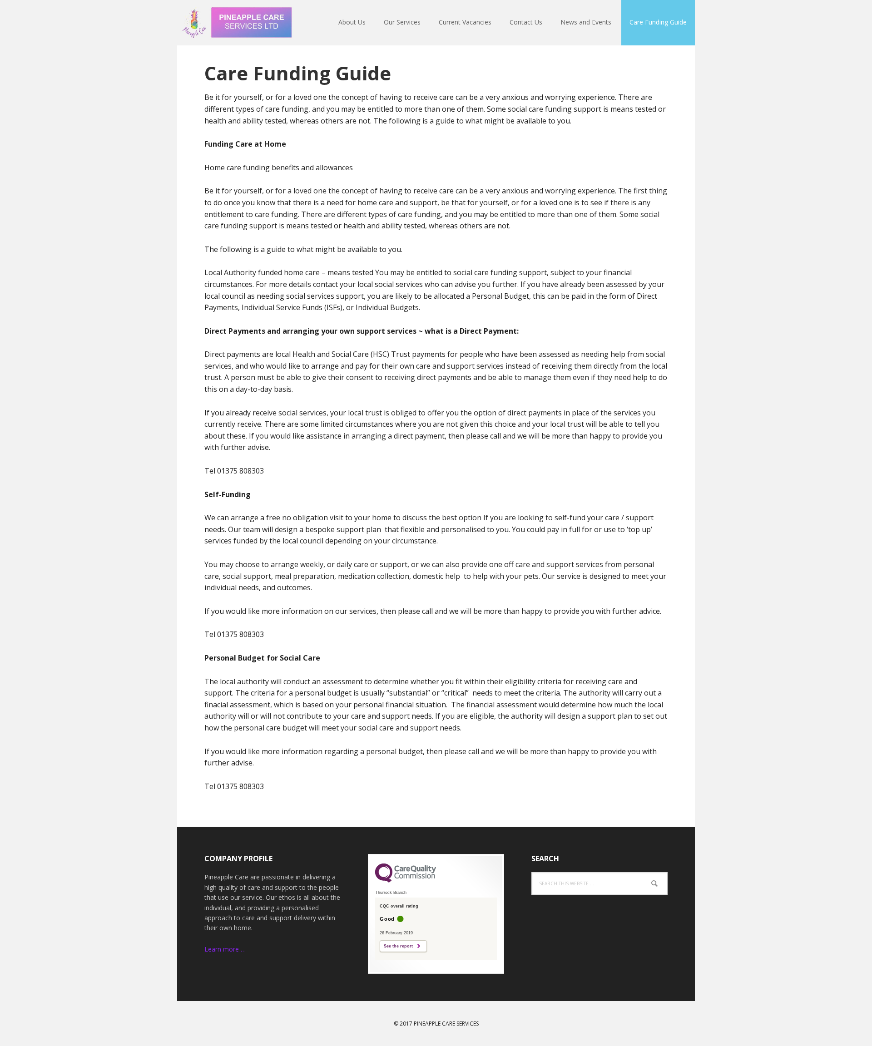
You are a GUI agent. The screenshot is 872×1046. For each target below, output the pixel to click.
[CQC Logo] (405, 880)
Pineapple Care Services (236, 22)
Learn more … (225, 949)
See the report (398, 946)
